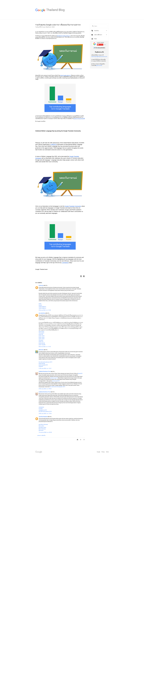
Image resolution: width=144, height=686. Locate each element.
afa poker (41, 340)
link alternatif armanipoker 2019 (57, 386)
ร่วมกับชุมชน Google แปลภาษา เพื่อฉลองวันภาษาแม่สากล (58, 25)
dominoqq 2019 (56, 380)
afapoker (41, 366)
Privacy (103, 451)
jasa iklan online (42, 427)
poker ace (41, 341)
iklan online (41, 426)
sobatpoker (41, 407)
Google (98, 451)
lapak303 (80, 373)
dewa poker (41, 331)
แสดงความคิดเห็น (41, 435)
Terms (107, 451)
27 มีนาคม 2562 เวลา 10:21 (45, 368)
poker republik (42, 344)
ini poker (41, 408)
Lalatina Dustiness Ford (45, 371)
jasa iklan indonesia (43, 424)
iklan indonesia (42, 428)
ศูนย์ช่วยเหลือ (99, 65)
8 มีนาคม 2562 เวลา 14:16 (45, 346)
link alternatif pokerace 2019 (45, 362)
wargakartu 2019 (43, 410)
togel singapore (42, 306)
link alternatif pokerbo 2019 (45, 411)
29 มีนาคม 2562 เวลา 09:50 (45, 388)
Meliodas (41, 349)
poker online (41, 335)
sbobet (40, 305)
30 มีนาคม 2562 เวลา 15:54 (45, 413)
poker (40, 303)
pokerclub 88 (42, 343)
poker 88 (41, 334)
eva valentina (42, 313)
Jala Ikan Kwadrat (43, 416)
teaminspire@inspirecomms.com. (99, 56)
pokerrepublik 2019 (43, 365)
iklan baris (41, 430)
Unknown (41, 285)
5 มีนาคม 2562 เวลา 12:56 (45, 310)
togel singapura (42, 308)
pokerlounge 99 (54, 378)
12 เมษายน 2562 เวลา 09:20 (45, 432)
